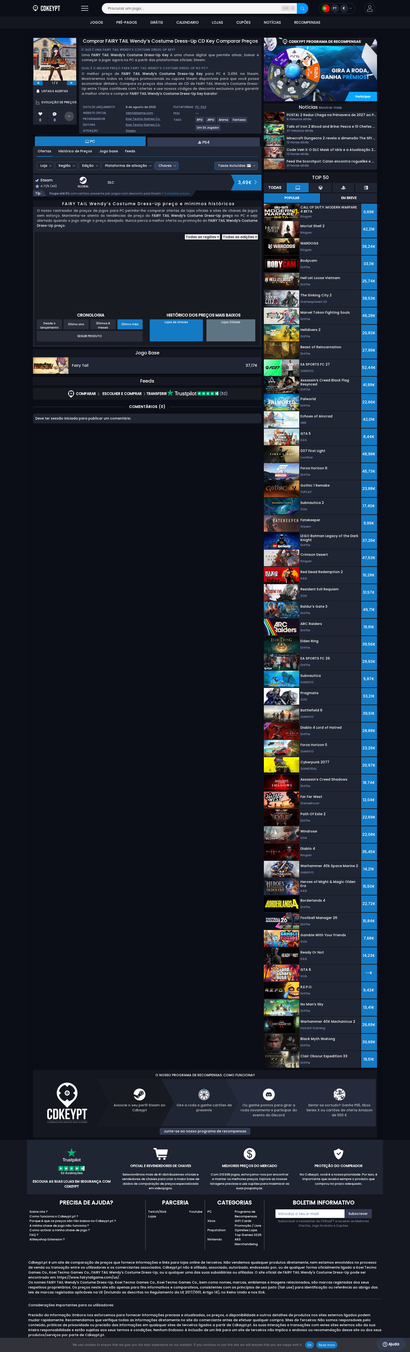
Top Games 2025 (248, 1235)
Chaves (165, 165)
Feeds (130, 151)
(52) (223, 393)
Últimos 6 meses (103, 325)
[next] (71, 83)
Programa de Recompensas (246, 1214)
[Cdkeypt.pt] (46, 8)
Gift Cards (243, 1221)
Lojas (152, 1216)
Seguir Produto (89, 336)
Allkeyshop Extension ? (47, 1239)
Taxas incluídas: (232, 165)
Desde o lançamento (49, 325)
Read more (327, 1345)
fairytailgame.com (139, 113)
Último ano (76, 324)
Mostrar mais (330, 107)
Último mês (130, 324)
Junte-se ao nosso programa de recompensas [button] (205, 1131)
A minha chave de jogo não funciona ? (59, 1225)
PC (209, 1211)
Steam (131, 131)
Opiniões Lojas (246, 1230)
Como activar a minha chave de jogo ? (59, 1230)
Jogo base (108, 151)
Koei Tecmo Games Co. (143, 119)
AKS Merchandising (246, 1241)
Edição (88, 165)
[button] (369, 8)
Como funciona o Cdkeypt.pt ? (53, 1216)
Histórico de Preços (75, 151)
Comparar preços (177, 193)
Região (65, 165)
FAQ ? (33, 1235)
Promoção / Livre (248, 1225)
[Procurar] (302, 8)
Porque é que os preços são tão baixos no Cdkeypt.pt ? (72, 1221)
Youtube (195, 1211)
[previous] (38, 83)
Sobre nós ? (38, 1211)
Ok (310, 1345)
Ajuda (393, 1344)
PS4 (203, 107)
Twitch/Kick (157, 1211)
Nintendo (214, 1239)
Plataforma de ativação (126, 165)
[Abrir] (85, 8)
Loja (43, 165)
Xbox (211, 1221)
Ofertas (44, 151)
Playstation (216, 1230)
